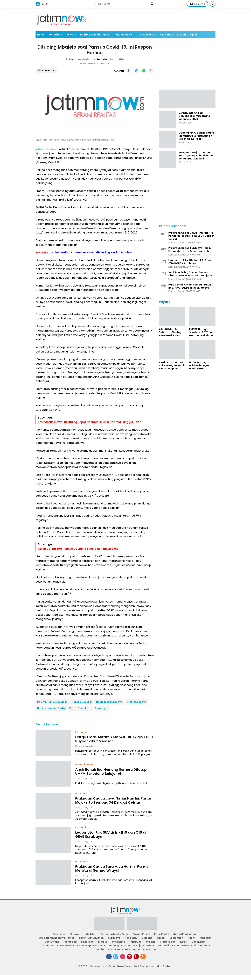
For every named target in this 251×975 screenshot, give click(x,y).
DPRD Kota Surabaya (109, 702)
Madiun (103, 941)
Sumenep (85, 945)
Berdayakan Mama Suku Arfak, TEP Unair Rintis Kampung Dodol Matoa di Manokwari (172, 365)
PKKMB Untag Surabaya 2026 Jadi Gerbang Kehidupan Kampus (201, 332)
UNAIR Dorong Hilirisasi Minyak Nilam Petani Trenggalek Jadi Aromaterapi (199, 365)
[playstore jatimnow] (109, 924)
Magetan (205, 938)
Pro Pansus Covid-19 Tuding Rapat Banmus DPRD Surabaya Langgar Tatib (89, 422)
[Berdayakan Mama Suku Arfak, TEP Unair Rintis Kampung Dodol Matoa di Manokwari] (172, 349)
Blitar (98, 945)
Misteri (181, 34)
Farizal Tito (117, 59)
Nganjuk (115, 949)
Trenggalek (162, 945)
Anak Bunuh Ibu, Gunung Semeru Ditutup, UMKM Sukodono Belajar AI (111, 771)
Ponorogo (87, 941)
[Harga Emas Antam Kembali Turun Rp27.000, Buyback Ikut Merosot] (53, 743)
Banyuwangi (52, 941)
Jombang (71, 941)
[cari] (152, 4)
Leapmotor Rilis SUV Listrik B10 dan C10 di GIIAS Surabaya (110, 834)
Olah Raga (166, 34)
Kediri (183, 941)
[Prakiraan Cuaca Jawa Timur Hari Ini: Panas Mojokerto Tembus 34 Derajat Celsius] (53, 806)
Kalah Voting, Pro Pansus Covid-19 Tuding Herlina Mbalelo (92, 252)
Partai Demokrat (79, 708)
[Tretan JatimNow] (187, 98)
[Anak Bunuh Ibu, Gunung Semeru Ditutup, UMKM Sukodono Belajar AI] (53, 774)
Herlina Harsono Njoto (51, 708)
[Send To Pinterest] (151, 70)
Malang (151, 941)
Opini (193, 34)
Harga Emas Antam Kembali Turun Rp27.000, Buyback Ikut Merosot (114, 739)
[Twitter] (115, 956)
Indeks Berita (197, 3)
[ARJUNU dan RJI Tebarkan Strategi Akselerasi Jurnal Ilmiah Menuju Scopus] (172, 316)
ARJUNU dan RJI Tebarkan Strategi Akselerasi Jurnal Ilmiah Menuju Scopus (170, 332)
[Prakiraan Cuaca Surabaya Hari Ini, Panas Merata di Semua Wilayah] (53, 872)
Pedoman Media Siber (114, 934)
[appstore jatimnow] (142, 924)
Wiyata (71, 34)
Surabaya (101, 708)
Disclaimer (59, 934)
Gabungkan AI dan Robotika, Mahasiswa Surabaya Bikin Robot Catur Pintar (197, 136)
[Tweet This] (136, 70)
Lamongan (176, 938)
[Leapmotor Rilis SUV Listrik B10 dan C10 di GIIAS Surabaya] (53, 840)
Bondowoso (181, 945)
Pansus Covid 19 (82, 702)
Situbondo (200, 945)
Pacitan (151, 949)
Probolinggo (168, 941)
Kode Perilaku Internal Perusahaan (175, 934)
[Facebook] (109, 956)
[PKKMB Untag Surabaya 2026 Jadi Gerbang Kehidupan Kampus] (202, 316)
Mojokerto (118, 941)
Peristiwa (54, 34)
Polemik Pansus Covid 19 (52, 702)
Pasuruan (136, 941)
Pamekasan (67, 945)
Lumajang (113, 945)
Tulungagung (133, 949)
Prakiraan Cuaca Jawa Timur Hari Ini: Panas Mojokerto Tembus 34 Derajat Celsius (113, 800)
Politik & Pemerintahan (94, 34)
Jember (101, 949)
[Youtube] (129, 956)
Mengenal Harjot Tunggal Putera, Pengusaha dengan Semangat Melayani (196, 155)
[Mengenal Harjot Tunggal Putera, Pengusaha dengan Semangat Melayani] (167, 159)
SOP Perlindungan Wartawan (56, 938)
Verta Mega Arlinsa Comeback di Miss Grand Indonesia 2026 (194, 116)
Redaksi (75, 934)
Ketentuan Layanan (91, 938)
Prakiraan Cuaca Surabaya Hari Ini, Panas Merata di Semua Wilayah (111, 868)
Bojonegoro (143, 945)
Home (41, 34)
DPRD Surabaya (137, 702)
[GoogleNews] (136, 956)
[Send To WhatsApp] (143, 70)
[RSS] (143, 956)
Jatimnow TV (124, 34)
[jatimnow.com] (61, 19)
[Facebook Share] (128, 70)
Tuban (127, 945)
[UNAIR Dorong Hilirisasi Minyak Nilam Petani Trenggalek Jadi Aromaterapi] (202, 349)
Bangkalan (198, 941)
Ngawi (191, 938)
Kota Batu (131, 938)
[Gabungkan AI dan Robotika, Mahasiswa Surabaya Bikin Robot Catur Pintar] (167, 139)
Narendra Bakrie (85, 59)
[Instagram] (122, 956)
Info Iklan (90, 934)
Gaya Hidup (146, 34)
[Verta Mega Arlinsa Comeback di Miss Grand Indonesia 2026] (167, 119)
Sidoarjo (147, 938)
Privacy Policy (141, 934)
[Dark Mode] (212, 4)
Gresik (161, 938)
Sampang (49, 945)
